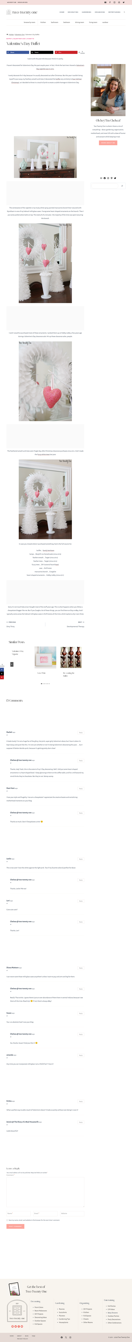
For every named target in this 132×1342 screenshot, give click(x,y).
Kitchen (86, 1312)
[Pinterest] (119, 2)
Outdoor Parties (113, 1316)
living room (93, 22)
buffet (9, 38)
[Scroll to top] (127, 1334)
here (56, 565)
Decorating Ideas (41, 1317)
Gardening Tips (64, 1319)
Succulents (63, 1312)
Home (62, 12)
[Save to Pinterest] (2, 677)
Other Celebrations (114, 1323)
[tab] (41, 683)
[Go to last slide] (11, 664)
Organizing (100, 12)
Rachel (9, 732)
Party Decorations (114, 1319)
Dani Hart (10, 788)
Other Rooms (88, 1322)
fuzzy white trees (43, 454)
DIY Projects (39, 1314)
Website (64, 1213)
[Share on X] (2, 673)
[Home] (7, 34)
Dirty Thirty (11, 624)
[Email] (105, 2)
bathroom (54, 22)
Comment (10, 1175)
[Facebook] (110, 2)
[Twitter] (124, 2)
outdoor (105, 22)
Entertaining (115, 12)
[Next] (78, 664)
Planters (62, 1316)
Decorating (73, 12)
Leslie (8, 859)
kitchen (43, 22)
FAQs (33, 1335)
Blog (27, 1335)
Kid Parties (112, 1306)
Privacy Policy (22, 1338)
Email (36, 1213)
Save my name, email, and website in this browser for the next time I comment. (34, 1220)
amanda (9, 1055)
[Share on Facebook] (2, 670)
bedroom (66, 22)
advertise (11, 2)
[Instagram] (114, 2)
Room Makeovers (41, 1311)
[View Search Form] (124, 12)
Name (10, 1213)
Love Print (41, 673)
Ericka (9, 1101)
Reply (81, 732)
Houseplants (63, 1322)
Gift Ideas (111, 1309)
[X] (66, 1337)
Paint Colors (39, 1307)
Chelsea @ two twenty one (21, 760)
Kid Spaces (38, 1324)
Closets (86, 1319)
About (19, 1335)
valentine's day (19, 38)
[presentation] (45, 657)
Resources (23, 2)
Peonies (62, 1309)
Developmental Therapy (75, 624)
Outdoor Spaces (40, 1321)
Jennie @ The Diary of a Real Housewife (22, 1122)
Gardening (86, 12)
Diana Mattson (12, 968)
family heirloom (48, 550)
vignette (30, 38)
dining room (79, 22)
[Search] (122, 185)
